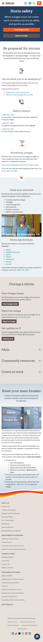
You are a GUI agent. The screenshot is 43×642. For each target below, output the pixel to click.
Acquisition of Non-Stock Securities (13, 600)
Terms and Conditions (27, 622)
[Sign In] (30, 3)
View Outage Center (21, 30)
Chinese (8, 257)
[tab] (21, 349)
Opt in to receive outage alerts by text (19, 95)
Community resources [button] (18, 360)
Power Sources (6, 542)
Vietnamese (10, 259)
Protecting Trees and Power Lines (13, 546)
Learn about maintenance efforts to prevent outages (20, 165)
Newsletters (6, 524)
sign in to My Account (22, 317)
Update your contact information (17, 92)
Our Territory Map (7, 520)
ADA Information (13, 625)
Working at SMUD (7, 557)
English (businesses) (13, 252)
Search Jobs (5, 561)
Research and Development (11, 513)
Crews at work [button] (12, 372)
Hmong (8, 262)
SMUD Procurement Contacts (11, 589)
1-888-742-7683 (8, 129)
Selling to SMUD (7, 576)
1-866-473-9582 (11, 171)
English (8, 250)
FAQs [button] (6, 349)
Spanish (8, 254)
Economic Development (9, 596)
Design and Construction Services (13, 593)
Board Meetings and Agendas (11, 531)
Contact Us (5, 506)
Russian (8, 264)
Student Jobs (6, 564)
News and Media (7, 517)
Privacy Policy (12, 622)
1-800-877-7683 (8, 123)
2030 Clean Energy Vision (10, 539)
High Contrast (22, 629)
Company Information (9, 510)
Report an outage (21, 36)
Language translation (29, 625)
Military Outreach (7, 567)
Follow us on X (8, 339)
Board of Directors (8, 527)
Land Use (5, 586)
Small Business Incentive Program (13, 579)
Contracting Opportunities (10, 582)
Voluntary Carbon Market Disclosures (14, 549)
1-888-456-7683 (8, 115)
